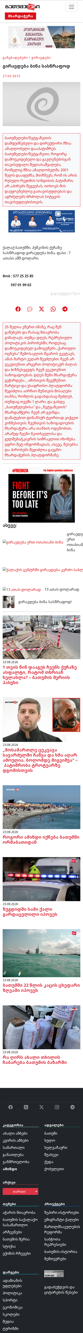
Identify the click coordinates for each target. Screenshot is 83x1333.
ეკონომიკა (13, 1307)
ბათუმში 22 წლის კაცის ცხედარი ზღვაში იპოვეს (41, 987)
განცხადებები (15, 57)
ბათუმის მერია (16, 1239)
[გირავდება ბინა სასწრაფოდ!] (9, 601)
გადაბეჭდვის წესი (65, 293)
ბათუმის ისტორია (60, 1251)
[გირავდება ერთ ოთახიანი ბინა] (33, 541)
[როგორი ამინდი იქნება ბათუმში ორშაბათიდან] (41, 806)
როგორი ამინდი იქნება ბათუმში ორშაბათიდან (41, 839)
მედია (8, 1321)
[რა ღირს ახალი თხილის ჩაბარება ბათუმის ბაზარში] (41, 1027)
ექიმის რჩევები (17, 1253)
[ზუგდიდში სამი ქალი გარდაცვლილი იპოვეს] (41, 878)
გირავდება (41, 57)
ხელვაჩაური (55, 1147)
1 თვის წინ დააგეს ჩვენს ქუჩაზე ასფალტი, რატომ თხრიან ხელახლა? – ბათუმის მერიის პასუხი (40, 674)
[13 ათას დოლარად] (22, 589)
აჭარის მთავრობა (19, 1212)
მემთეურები (55, 1258)
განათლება (13, 1154)
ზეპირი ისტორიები (61, 1212)
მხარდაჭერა (20, 16)
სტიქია (9, 1246)
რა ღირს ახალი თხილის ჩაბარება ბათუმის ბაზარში (35, 1059)
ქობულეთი (54, 1168)
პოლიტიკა (12, 1293)
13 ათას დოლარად (61, 589)
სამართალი (14, 1147)
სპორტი (10, 1300)
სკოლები (11, 1314)
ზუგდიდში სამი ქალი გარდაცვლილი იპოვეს (30, 911)
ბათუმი (50, 1133)
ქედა (48, 1161)
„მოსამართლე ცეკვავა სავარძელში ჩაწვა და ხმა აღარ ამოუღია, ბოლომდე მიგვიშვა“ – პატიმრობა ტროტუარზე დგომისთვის (40, 760)
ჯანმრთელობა (16, 1161)
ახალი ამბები (15, 1133)
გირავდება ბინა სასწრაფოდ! (44, 601)
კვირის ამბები (16, 1140)
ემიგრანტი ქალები (61, 1219)
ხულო (49, 1140)
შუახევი (51, 1154)
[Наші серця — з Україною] (22, 7)
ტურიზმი (11, 1328)
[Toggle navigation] (71, 6)
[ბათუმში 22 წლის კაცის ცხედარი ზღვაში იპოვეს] (41, 952)
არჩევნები (12, 1232)
